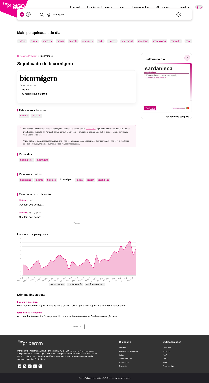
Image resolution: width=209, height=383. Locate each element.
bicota (80, 180)
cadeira (22, 41)
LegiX (165, 358)
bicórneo (36, 115)
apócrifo (73, 41)
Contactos (167, 347)
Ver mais (76, 223)
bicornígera (42, 160)
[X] (40, 367)
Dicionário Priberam (27, 56)
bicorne (24, 115)
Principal (75, 7)
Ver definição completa (177, 116)
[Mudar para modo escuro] (199, 7)
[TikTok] (30, 367)
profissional (127, 41)
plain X (166, 362)
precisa (60, 41)
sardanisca (87, 41)
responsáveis (159, 41)
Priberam (166, 351)
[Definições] (178, 14)
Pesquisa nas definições (128, 351)
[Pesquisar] (42, 14)
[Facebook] (19, 367)
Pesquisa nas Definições (99, 7)
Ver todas (76, 327)
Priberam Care (168, 366)
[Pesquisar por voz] (49, 14)
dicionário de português (81, 351)
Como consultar (140, 7)
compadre (176, 41)
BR (28, 14)
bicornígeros (26, 160)
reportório (143, 41)
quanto (34, 41)
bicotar (90, 180)
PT (22, 14)
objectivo (47, 41)
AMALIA (90, 128)
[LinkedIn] (35, 367)
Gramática (183, 7)
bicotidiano (103, 180)
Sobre (122, 7)
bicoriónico (25, 180)
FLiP (165, 355)
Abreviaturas (163, 7)
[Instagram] (24, 367)
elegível (112, 41)
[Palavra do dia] (187, 58)
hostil (100, 41)
